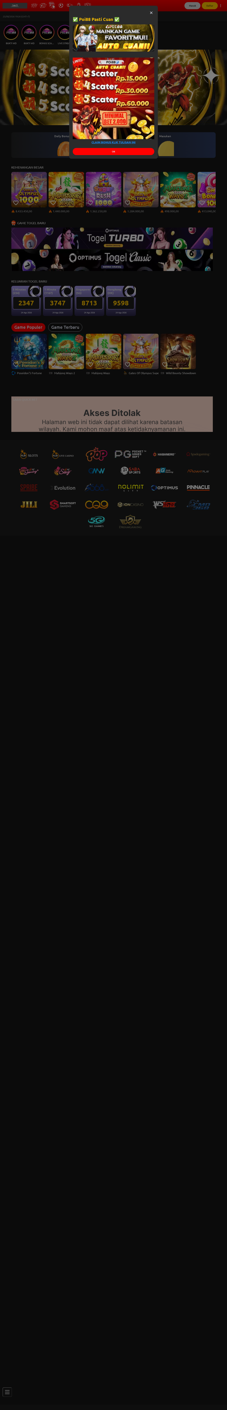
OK (113, 151)
